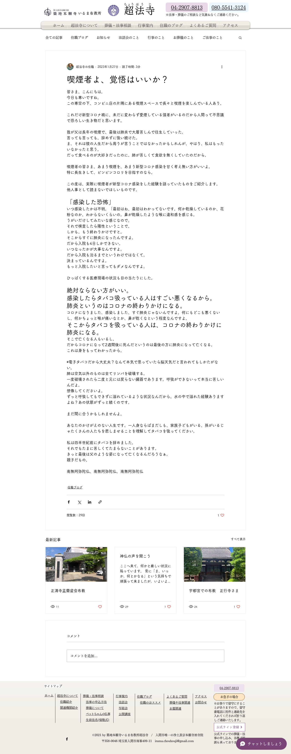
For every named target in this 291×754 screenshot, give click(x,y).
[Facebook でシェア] (69, 502)
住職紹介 (66, 701)
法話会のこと (129, 37)
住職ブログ (79, 37)
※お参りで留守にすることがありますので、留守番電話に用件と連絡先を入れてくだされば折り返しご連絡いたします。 (229, 712)
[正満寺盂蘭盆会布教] (76, 564)
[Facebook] (67, 739)
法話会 (123, 702)
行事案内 (122, 696)
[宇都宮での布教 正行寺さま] (214, 564)
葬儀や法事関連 (179, 702)
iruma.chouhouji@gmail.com (174, 740)
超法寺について (67, 695)
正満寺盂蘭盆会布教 (68, 591)
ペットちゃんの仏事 (98, 713)
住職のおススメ (150, 702)
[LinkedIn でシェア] (90, 502)
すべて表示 (238, 539)
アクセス (201, 696)
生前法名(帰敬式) (97, 719)
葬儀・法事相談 (93, 695)
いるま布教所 (90, 13)
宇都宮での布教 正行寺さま (214, 591)
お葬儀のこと (183, 37)
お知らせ (103, 37)
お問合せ (201, 702)
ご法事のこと (212, 37)
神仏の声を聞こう (135, 556)
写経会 (123, 708)
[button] (240, 37)
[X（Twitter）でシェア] (79, 502)
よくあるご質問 (176, 696)
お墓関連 (175, 708)
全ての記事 (53, 37)
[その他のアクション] (221, 66)
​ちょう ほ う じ (138, 4)
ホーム (49, 695)
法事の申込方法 (96, 701)
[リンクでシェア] (100, 502)
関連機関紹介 (69, 707)
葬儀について (95, 707)
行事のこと (156, 37)
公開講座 (125, 714)
